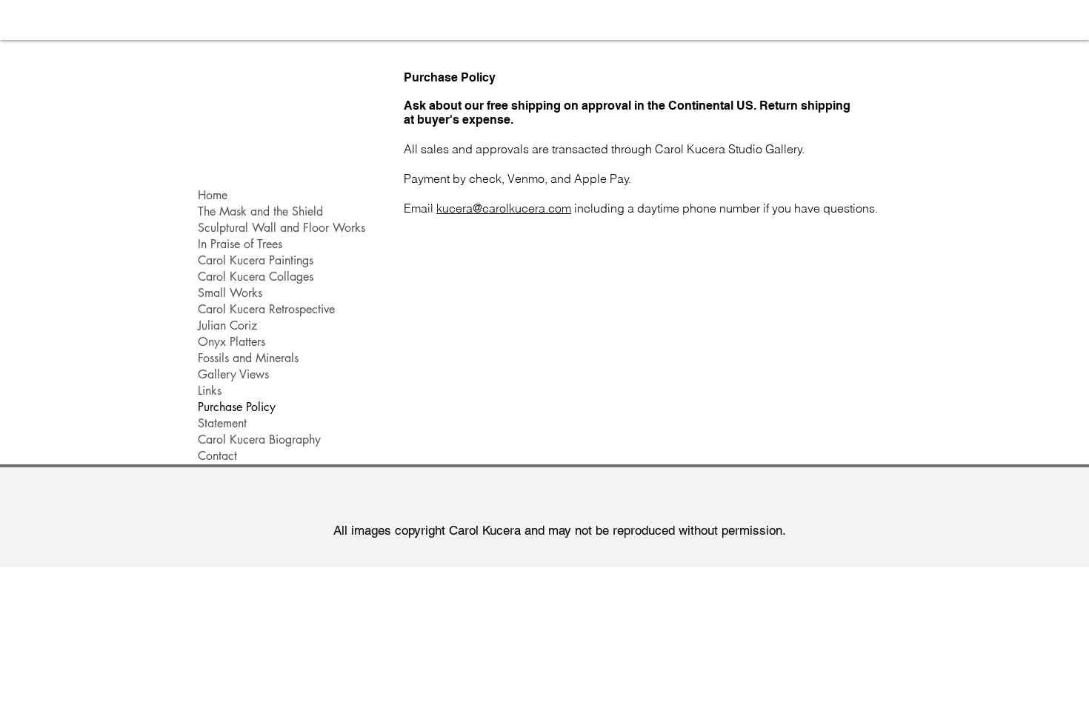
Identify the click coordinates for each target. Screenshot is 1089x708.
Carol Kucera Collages (255, 276)
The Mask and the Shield (260, 211)
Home (212, 195)
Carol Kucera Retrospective (266, 309)
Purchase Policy (237, 407)
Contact (217, 456)
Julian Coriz (227, 325)
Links (210, 390)
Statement (222, 423)
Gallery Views (233, 374)
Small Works (230, 293)
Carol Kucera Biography (259, 439)
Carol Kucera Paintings (255, 260)
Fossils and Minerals (248, 358)
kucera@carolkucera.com (503, 208)
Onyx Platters (231, 342)
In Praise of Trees (240, 244)
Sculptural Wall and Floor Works (281, 228)
